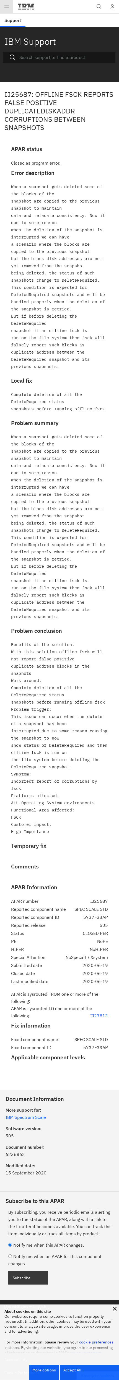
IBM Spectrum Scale (26, 1117)
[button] (115, 1309)
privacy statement (86, 1352)
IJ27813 (99, 1015)
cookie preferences (96, 1342)
